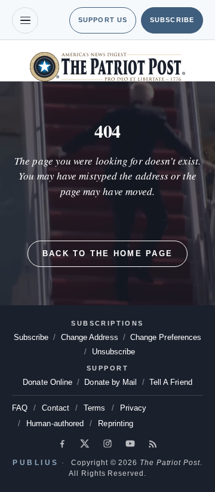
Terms (96, 407)
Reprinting (120, 423)
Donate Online (44, 382)
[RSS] (153, 443)
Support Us (100, 19)
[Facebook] (62, 443)
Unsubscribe (158, 351)
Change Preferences (84, 351)
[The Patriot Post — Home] (107, 66)
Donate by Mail (110, 382)
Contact (55, 407)
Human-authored (56, 423)
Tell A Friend (173, 382)
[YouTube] (130, 443)
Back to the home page (107, 253)
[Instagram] (107, 443)
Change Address (132, 337)
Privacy (136, 407)
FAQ (19, 407)
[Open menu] (25, 20)
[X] (84, 443)
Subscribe (171, 19)
